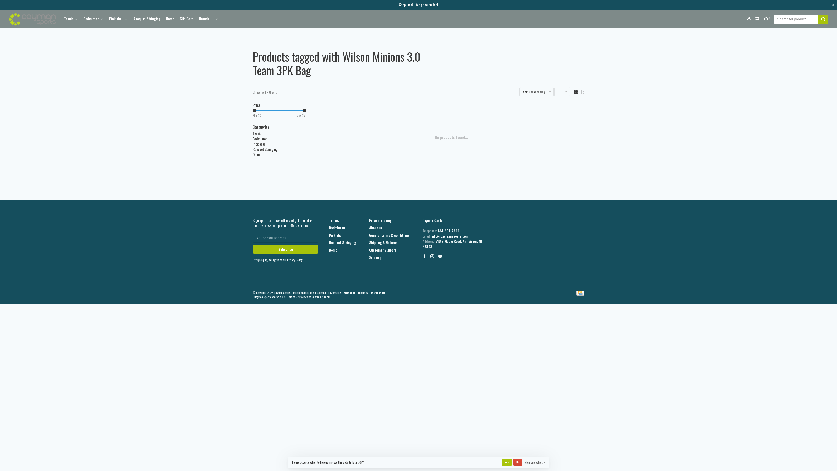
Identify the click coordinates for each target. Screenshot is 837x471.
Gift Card (186, 18)
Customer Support (382, 250)
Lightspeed (348, 292)
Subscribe (285, 249)
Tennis (68, 18)
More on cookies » (535, 462)
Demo (170, 18)
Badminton (91, 18)
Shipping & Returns (383, 242)
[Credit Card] (580, 294)
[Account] (749, 19)
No (517, 462)
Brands (204, 18)
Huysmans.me (377, 292)
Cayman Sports (320, 297)
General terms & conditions (389, 235)
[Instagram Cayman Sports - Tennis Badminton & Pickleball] (432, 256)
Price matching (380, 220)
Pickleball (116, 18)
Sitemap (375, 257)
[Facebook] (424, 256)
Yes (507, 462)
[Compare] (757, 19)
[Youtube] (440, 256)
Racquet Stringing (146, 18)
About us (375, 227)
